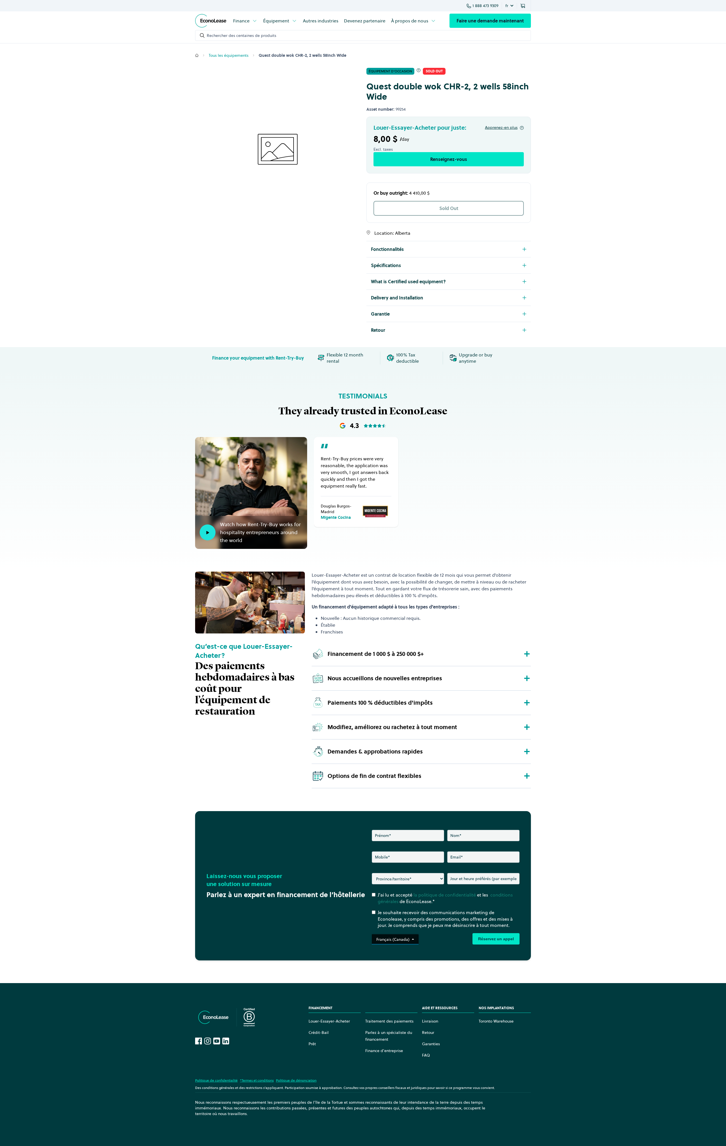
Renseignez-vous (448, 159)
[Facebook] (198, 1041)
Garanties (431, 1044)
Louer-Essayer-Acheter (329, 1021)
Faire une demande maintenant (490, 21)
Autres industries (320, 21)
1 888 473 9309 (485, 6)
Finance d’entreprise (384, 1050)
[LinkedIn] (225, 1041)
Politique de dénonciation (296, 1080)
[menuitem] (245, 21)
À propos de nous (409, 21)
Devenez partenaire (364, 21)
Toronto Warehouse (496, 1021)
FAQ (426, 1055)
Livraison (430, 1021)
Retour (428, 1032)
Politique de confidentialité (216, 1080)
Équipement (276, 21)
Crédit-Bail (319, 1032)
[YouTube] (216, 1041)
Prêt (312, 1044)
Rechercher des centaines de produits (241, 35)
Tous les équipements (228, 55)
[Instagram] (207, 1041)
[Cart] (523, 5)
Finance (241, 21)
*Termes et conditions (257, 1080)
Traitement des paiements (389, 1021)
